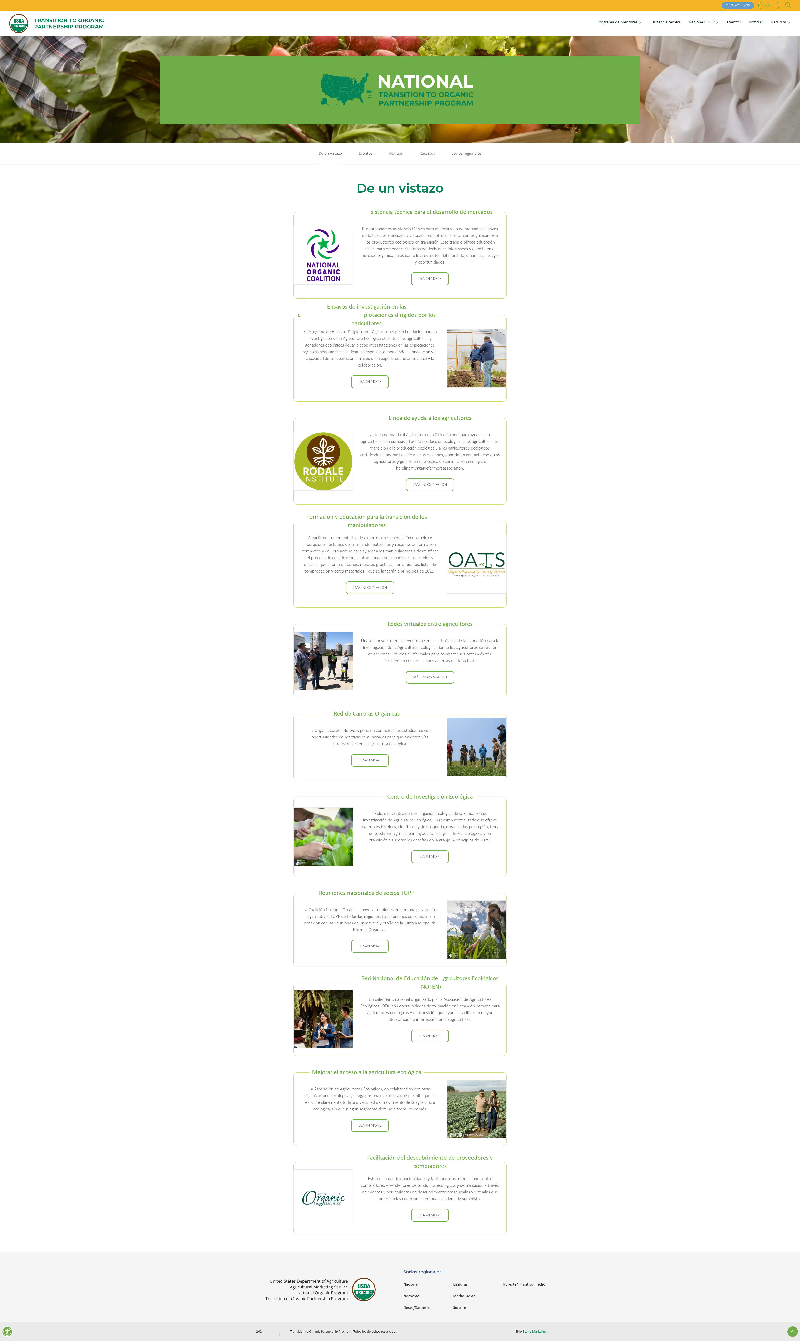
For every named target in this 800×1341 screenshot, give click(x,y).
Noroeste (411, 1296)
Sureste (459, 1308)
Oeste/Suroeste (416, 1308)
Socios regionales (466, 154)
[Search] (788, 5)
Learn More (430, 279)
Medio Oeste (464, 1296)
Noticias (396, 154)
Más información (430, 485)
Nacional (411, 1284)
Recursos (427, 154)
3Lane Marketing (535, 1331)
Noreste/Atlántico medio (524, 1284)
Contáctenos (738, 5)
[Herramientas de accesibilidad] (7, 1331)
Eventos (365, 154)
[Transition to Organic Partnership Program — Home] (56, 23)
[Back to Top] (793, 1331)
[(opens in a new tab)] (322, 1290)
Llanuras (460, 1284)
